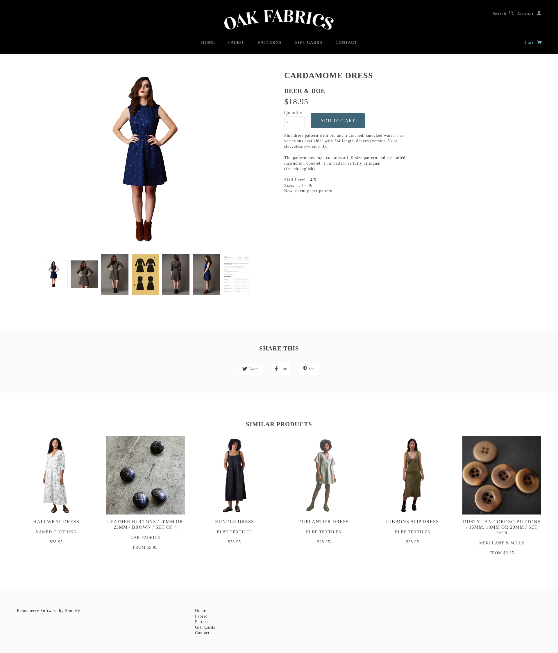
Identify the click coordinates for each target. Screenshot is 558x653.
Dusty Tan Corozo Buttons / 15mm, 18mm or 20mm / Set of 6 (502, 527)
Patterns (269, 42)
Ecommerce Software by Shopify (48, 611)
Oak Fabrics (145, 537)
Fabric (236, 42)
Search (499, 14)
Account (525, 14)
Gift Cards (308, 42)
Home (208, 42)
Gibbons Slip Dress (412, 521)
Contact (346, 42)
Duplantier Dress (323, 521)
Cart (530, 42)
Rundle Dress (234, 521)
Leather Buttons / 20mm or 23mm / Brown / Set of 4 (145, 524)
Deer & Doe (304, 90)
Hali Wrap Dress (56, 521)
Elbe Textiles (234, 532)
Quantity (293, 112)
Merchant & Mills (502, 543)
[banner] (279, 19)
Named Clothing (56, 532)
